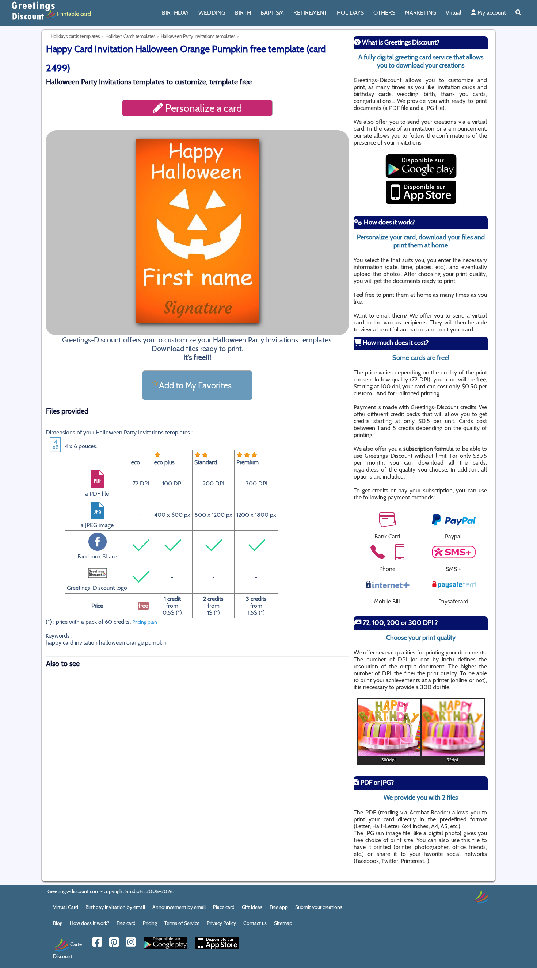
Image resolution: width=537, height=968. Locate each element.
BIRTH (243, 12)
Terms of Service (181, 923)
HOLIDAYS (350, 12)
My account (491, 12)
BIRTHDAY (175, 12)
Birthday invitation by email (115, 907)
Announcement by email (179, 907)
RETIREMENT (310, 12)
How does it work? (89, 923)
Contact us (255, 923)
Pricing (150, 923)
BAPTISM (272, 12)
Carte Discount (67, 950)
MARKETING (420, 12)
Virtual (453, 12)
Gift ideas (252, 907)
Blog (57, 923)
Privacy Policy (221, 923)
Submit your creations (318, 907)
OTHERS (384, 12)
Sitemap (283, 923)
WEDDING (211, 12)
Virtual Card (65, 907)
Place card (224, 907)
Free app (279, 907)
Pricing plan (144, 622)
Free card (126, 923)
